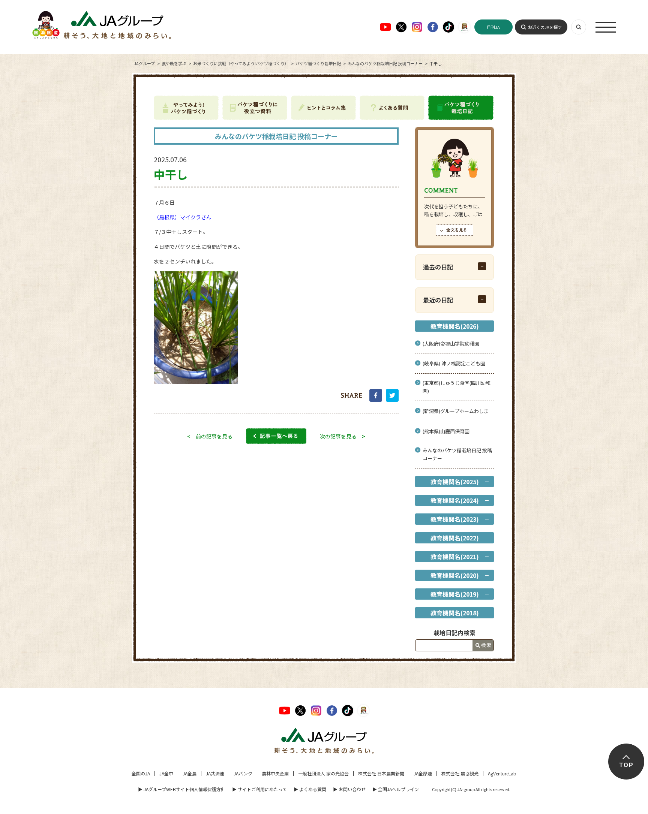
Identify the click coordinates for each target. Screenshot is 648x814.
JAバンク (243, 773)
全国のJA (141, 773)
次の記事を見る (338, 436)
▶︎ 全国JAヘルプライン (395, 789)
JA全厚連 (423, 773)
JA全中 (166, 773)
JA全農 (189, 773)
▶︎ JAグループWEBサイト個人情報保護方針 (181, 789)
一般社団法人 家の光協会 (323, 773)
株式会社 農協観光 (459, 773)
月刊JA (493, 27)
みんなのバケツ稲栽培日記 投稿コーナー (385, 63)
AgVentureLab (502, 773)
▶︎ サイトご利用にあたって (259, 789)
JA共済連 (215, 773)
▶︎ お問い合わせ (349, 789)
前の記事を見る (214, 436)
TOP (626, 765)
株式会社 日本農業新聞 (381, 773)
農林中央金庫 (275, 773)
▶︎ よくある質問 (310, 789)
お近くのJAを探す (545, 27)
